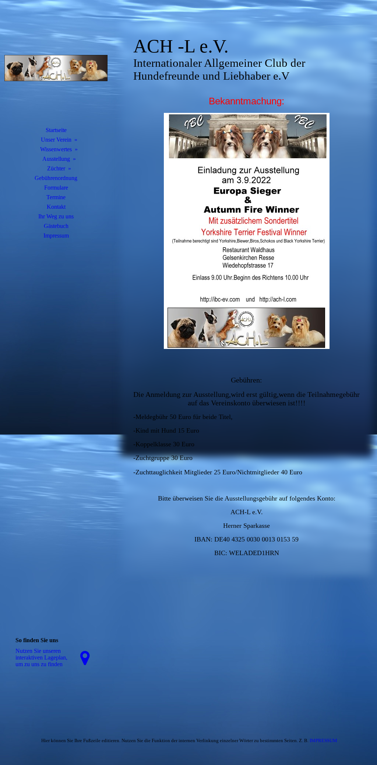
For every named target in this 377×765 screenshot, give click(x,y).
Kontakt (56, 207)
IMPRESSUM (323, 740)
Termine (56, 197)
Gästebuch (56, 226)
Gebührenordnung (56, 178)
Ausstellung (56, 159)
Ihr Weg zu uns (56, 216)
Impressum (56, 235)
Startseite (56, 130)
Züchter (56, 168)
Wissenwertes (56, 149)
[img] (56, 68)
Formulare (56, 187)
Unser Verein (56, 139)
